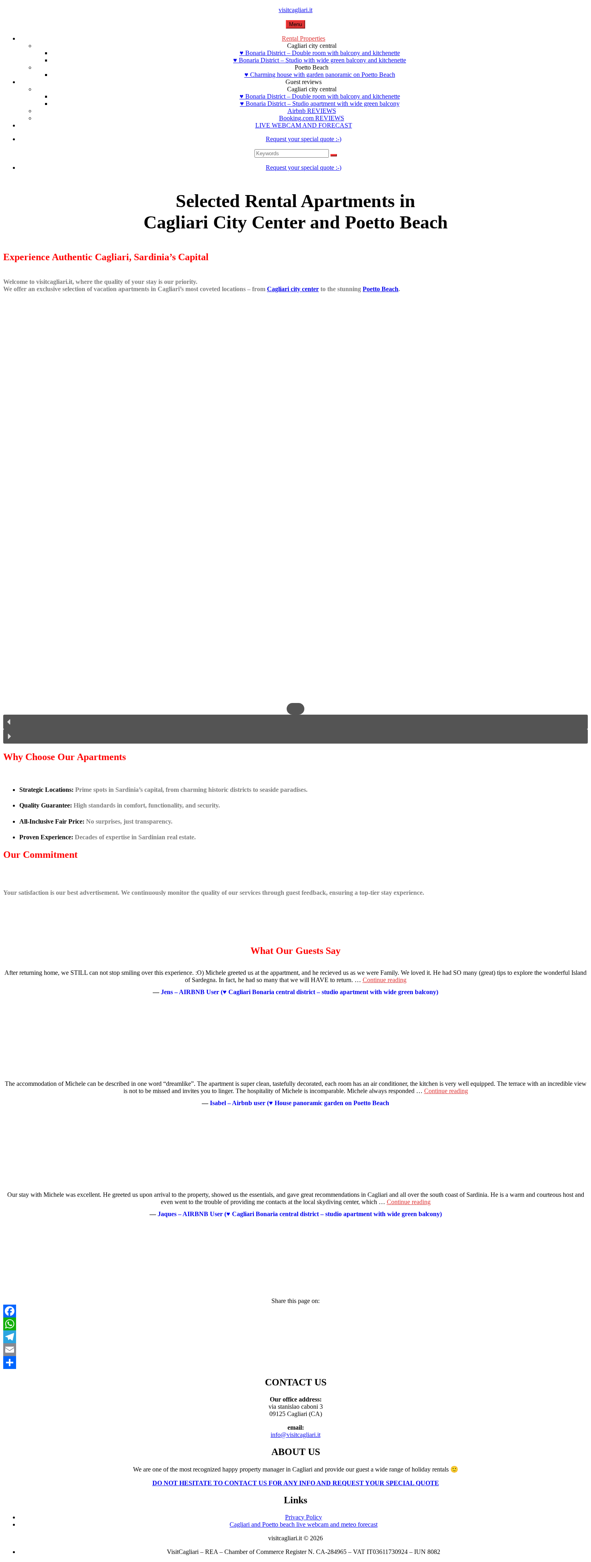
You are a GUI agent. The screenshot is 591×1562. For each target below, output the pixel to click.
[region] (295, 540)
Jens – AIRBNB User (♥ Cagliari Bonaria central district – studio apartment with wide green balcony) (299, 992)
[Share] (295, 1362)
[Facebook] (295, 1311)
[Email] (295, 1349)
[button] (295, 722)
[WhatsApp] (295, 1323)
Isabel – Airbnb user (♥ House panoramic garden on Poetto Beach (299, 1103)
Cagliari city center (293, 289)
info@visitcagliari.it (295, 1434)
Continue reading (384, 979)
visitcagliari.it (295, 9)
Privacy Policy (303, 1517)
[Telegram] (295, 1336)
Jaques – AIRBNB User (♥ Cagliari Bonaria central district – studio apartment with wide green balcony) (300, 1214)
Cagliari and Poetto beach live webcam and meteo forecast (304, 1524)
